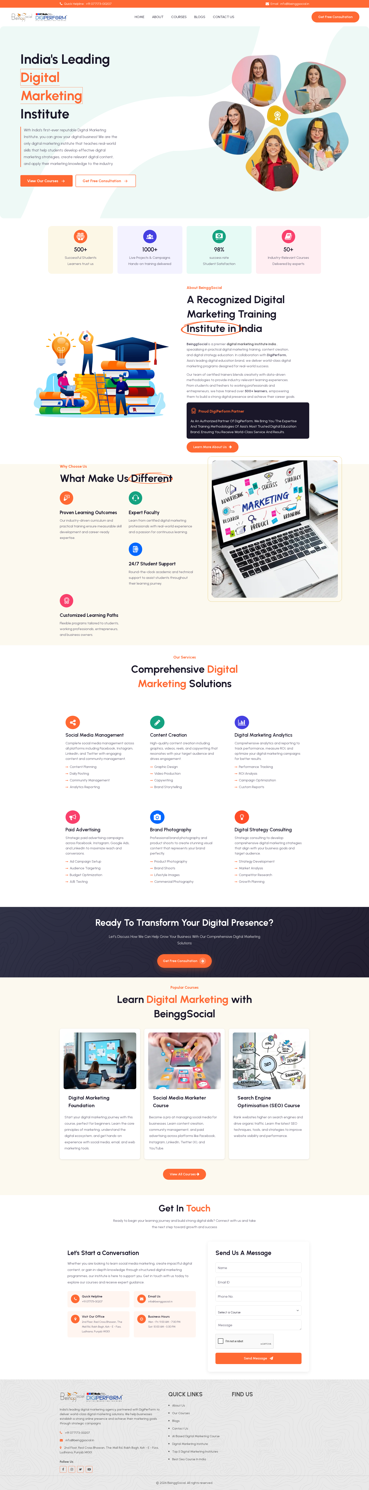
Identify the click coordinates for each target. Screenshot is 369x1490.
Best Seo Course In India (189, 1459)
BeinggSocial (176, 1483)
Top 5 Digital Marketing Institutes (195, 1451)
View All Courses (183, 1174)
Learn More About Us (210, 447)
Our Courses (181, 1413)
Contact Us (223, 17)
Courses (179, 17)
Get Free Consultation (102, 181)
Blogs (199, 17)
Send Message (256, 1358)
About (158, 17)
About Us (178, 1405)
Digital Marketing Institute (190, 1444)
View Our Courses (42, 181)
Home (139, 17)
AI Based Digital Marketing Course (196, 1436)
